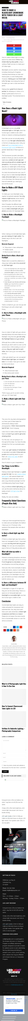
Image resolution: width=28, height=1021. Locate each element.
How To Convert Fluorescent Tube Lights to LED (12, 707)
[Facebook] (14, 48)
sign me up (14, 1010)
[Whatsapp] (14, 54)
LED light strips (15, 491)
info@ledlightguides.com (17, 984)
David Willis (5, 20)
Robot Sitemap (14, 994)
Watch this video (13, 456)
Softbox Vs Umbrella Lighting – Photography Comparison (13, 729)
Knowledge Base (5, 7)
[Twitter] (14, 51)
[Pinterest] (14, 45)
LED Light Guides (7, 816)
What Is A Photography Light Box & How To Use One (14, 684)
